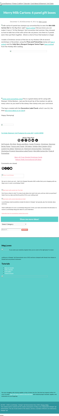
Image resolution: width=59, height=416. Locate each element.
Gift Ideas (28, 146)
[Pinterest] (26, 140)
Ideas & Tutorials (9, 268)
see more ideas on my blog (15, 110)
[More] (36, 140)
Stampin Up (19, 149)
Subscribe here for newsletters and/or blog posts (15, 213)
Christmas (44, 144)
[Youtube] (11, 168)
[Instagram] (22, 140)
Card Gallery (8, 271)
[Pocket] (29, 140)
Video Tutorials (9, 269)
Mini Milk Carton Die (40, 151)
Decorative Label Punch (24, 151)
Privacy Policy (45, 405)
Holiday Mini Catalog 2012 (41, 146)
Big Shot (13, 144)
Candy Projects (34, 144)
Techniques (46, 149)
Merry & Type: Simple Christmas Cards (28, 157)
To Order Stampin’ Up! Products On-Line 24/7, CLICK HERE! (22, 133)
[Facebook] (19, 140)
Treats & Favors (9, 273)
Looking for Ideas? (7, 149)
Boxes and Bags (23, 144)
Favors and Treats (17, 146)
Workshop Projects (8, 151)
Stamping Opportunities (33, 149)
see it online (30, 28)
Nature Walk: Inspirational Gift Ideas (28, 159)
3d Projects (5, 144)
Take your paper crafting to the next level (21, 394)
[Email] (32, 140)
